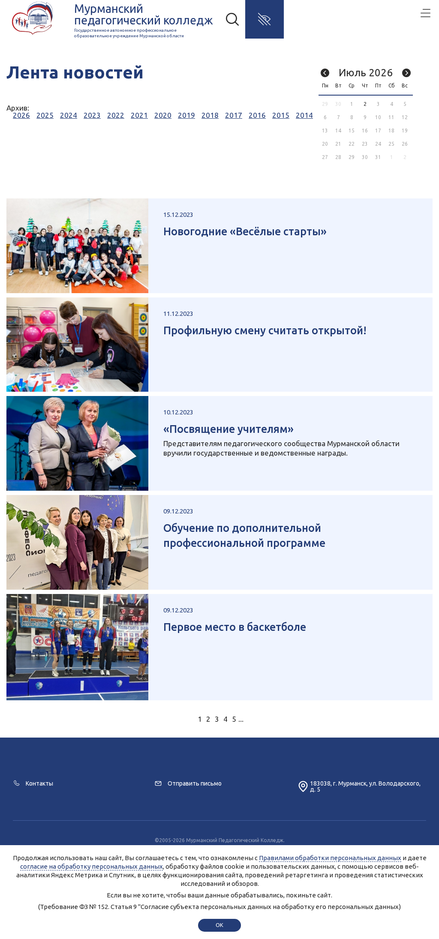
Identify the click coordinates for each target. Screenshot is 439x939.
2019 (186, 115)
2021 (139, 115)
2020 (162, 115)
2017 (233, 115)
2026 (21, 115)
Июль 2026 (366, 72)
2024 (68, 115)
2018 (210, 115)
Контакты (39, 783)
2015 (280, 115)
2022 (115, 115)
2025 (45, 115)
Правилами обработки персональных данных (330, 857)
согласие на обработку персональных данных (91, 866)
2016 (257, 115)
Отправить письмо (195, 783)
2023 (92, 115)
